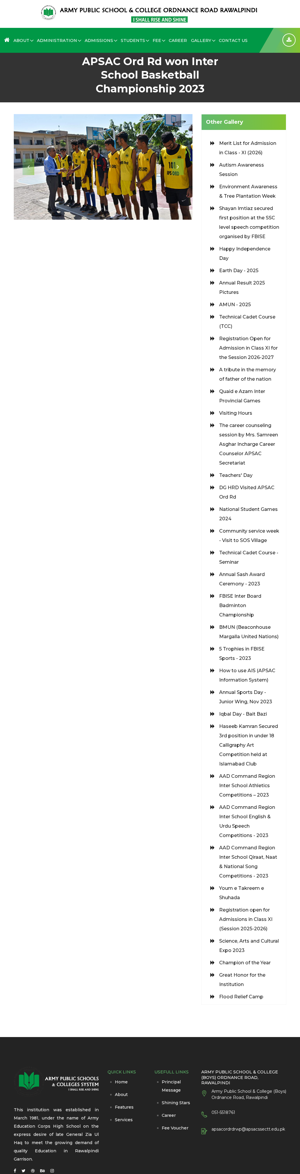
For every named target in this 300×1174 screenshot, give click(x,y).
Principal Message (171, 1086)
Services (124, 1119)
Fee (157, 40)
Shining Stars (176, 1102)
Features (124, 1107)
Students (133, 40)
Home (121, 1082)
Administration (57, 40)
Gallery (201, 40)
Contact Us (233, 40)
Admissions (99, 40)
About (21, 40)
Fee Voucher (175, 1128)
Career (178, 40)
